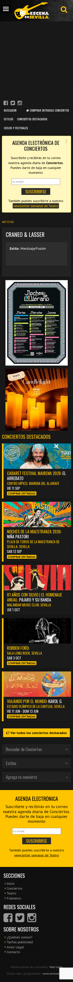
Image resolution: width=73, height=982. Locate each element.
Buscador (10, 110)
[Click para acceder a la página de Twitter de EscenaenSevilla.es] (13, 103)
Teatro (11, 893)
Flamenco (14, 898)
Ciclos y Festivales (16, 128)
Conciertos (14, 888)
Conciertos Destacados (32, 119)
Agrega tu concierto (21, 777)
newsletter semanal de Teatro (35, 206)
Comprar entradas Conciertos (49, 110)
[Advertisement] (36, 59)
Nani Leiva (55, 967)
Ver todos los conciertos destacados (38, 733)
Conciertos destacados (26, 436)
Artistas (8, 222)
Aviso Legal (15, 947)
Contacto (13, 952)
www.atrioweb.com (54, 973)
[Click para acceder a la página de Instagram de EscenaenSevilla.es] (20, 103)
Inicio (10, 883)
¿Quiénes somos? (19, 937)
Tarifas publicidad (20, 942)
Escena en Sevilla (31, 10)
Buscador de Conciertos (24, 749)
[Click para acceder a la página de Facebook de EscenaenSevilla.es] (6, 103)
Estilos (8, 119)
